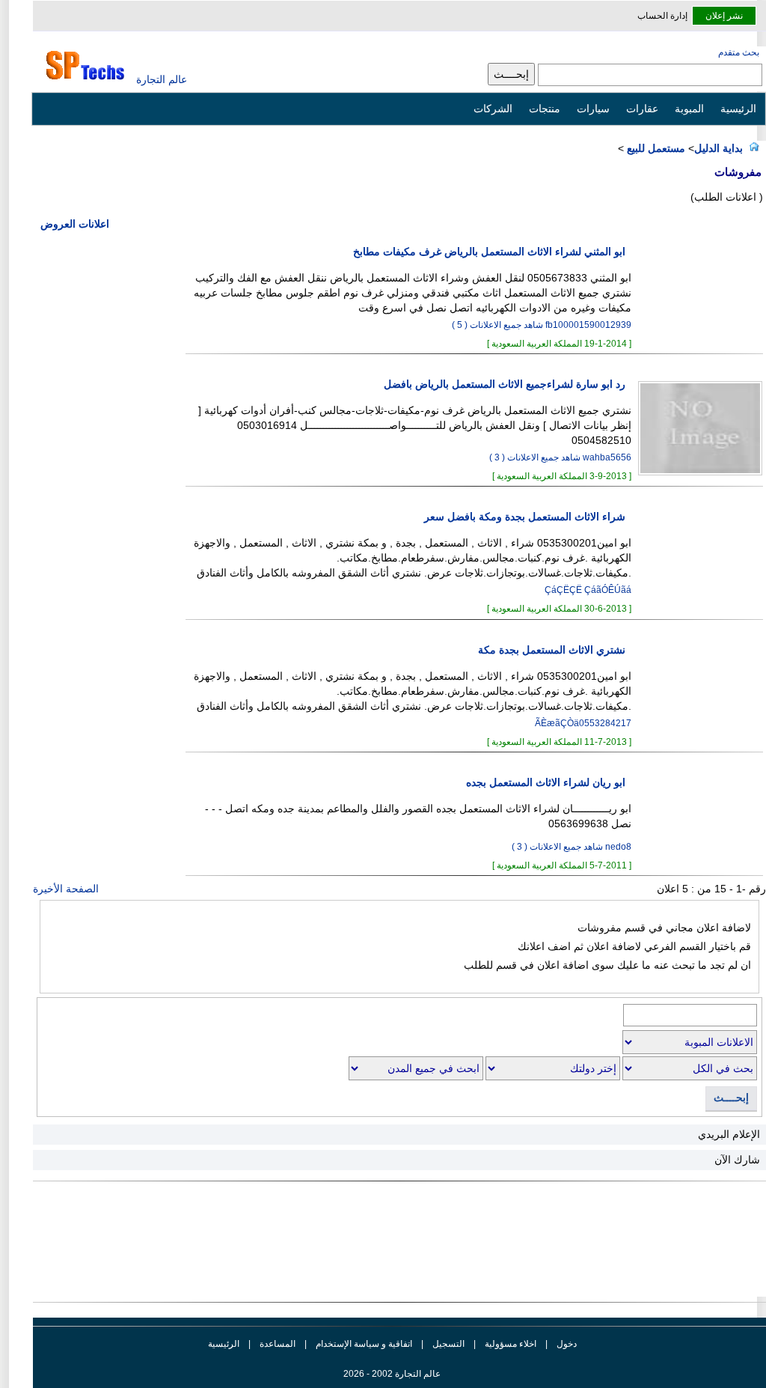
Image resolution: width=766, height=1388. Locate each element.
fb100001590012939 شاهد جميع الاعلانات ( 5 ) (541, 325)
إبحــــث (731, 1098)
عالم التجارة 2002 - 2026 (392, 1374)
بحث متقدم (738, 52)
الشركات (493, 109)
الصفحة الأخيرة (66, 889)
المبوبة (689, 109)
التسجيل (448, 1344)
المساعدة (277, 1344)
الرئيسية (738, 109)
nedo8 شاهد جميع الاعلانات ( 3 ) (571, 846)
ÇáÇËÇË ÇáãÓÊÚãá (588, 590)
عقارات (642, 109)
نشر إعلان (724, 15)
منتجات (544, 109)
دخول (567, 1344)
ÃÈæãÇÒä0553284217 (583, 723)
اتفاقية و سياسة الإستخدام (362, 1344)
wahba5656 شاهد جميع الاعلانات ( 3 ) (560, 457)
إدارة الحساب (662, 15)
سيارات (593, 109)
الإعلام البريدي (729, 1134)
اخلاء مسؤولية (510, 1344)
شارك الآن (737, 1160)
